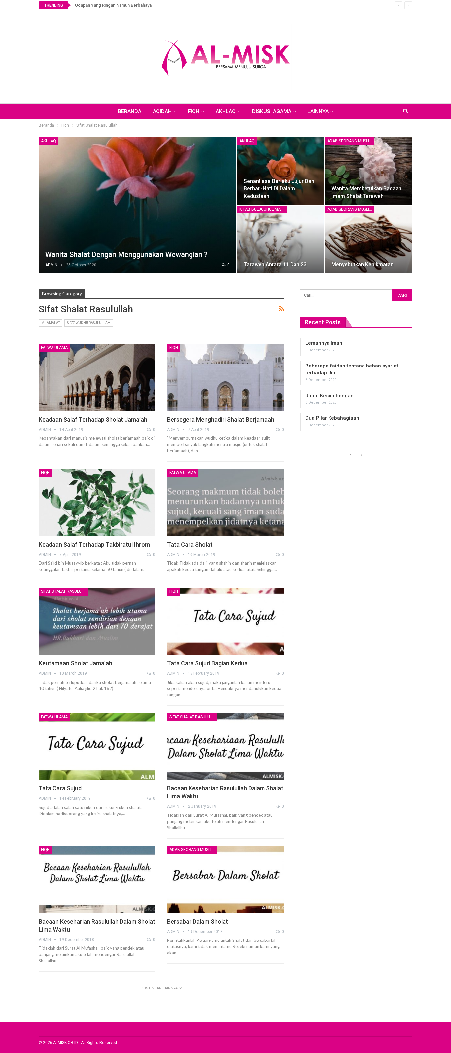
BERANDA (129, 111)
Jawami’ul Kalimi (356, 389)
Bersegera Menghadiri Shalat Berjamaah (220, 419)
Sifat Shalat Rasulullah (64, 591)
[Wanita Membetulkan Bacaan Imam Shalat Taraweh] (368, 171)
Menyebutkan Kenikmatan (362, 264)
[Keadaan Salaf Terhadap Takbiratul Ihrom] (97, 502)
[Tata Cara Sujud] (97, 747)
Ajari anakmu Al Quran (363, 343)
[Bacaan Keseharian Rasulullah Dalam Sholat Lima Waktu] (97, 879)
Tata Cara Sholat (190, 544)
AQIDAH (162, 111)
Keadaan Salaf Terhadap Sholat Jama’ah (93, 419)
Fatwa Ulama (54, 347)
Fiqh (173, 347)
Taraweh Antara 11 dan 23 (275, 264)
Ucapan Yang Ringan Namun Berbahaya (113, 5)
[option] (387, 381)
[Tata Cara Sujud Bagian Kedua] (225, 621)
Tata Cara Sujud (60, 788)
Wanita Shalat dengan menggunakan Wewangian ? (126, 254)
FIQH (193, 111)
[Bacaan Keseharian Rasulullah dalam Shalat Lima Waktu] (225, 747)
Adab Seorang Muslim (349, 141)
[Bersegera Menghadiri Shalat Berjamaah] (225, 377)
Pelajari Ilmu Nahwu (360, 411)
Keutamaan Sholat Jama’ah (75, 663)
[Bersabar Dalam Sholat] (225, 879)
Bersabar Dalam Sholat (197, 921)
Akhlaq (48, 141)
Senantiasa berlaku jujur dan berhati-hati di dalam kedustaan (279, 188)
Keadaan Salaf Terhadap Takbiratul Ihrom (94, 544)
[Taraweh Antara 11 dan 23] (280, 239)
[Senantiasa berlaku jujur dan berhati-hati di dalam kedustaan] (280, 171)
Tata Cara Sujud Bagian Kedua (207, 663)
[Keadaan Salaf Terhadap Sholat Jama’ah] (97, 377)
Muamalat (50, 323)
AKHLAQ (226, 111)
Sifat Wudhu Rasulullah (88, 323)
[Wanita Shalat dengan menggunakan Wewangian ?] (137, 205)
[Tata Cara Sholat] (225, 502)
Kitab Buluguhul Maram (263, 209)
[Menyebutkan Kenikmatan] (368, 239)
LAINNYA (318, 111)
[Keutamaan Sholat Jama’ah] (97, 621)
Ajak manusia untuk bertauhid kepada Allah (388, 366)
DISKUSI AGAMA (271, 111)
